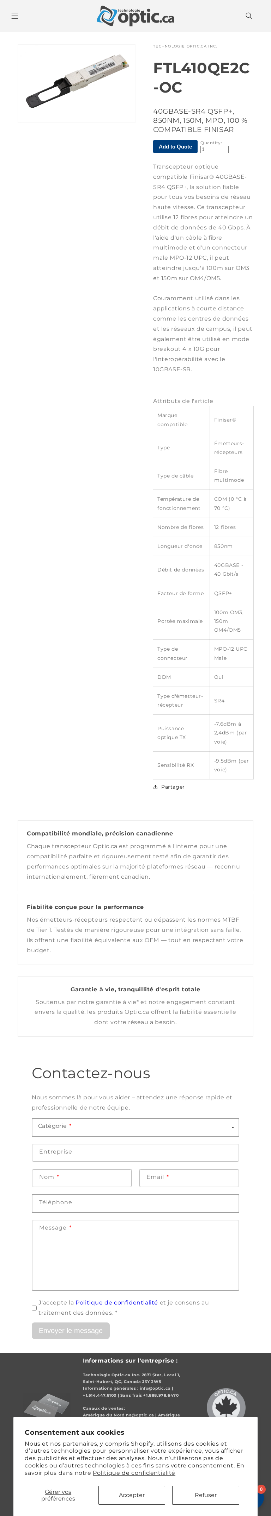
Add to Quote (175, 147)
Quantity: (211, 143)
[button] (15, 16)
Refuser (206, 1495)
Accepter (132, 1495)
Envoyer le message (71, 1330)
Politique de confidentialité (134, 1473)
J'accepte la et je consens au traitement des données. (123, 1307)
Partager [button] (173, 787)
